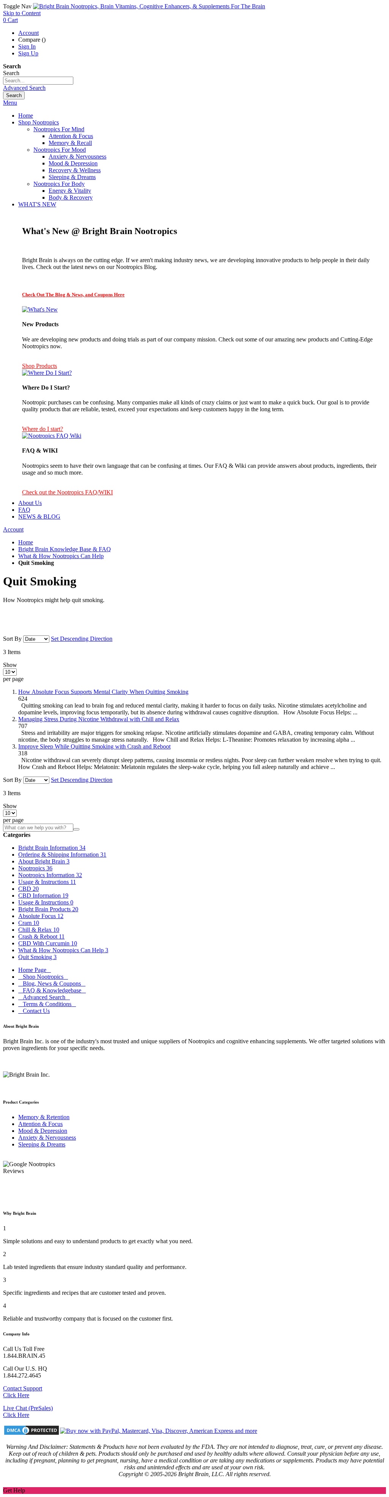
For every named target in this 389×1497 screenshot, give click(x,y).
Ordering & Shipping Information (62, 854)
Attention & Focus (40, 1124)
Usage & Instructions (47, 882)
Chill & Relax (38, 929)
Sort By (12, 638)
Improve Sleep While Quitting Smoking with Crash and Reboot (94, 746)
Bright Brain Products (48, 909)
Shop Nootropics (43, 976)
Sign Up (28, 53)
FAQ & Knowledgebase (52, 990)
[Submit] (76, 829)
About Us (30, 503)
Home (25, 542)
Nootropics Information (50, 875)
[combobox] (38, 81)
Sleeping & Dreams (41, 1144)
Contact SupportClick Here (22, 1391)
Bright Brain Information (51, 847)
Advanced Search (24, 88)
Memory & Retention (44, 1117)
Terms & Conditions (47, 1004)
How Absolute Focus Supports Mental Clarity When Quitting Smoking (103, 692)
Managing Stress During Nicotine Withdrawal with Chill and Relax (98, 719)
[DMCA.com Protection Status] (31, 1431)
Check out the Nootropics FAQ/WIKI (67, 492)
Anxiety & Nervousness (47, 1137)
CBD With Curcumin (47, 943)
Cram (28, 923)
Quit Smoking (37, 957)
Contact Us (34, 1011)
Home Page (34, 970)
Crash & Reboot (41, 936)
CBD (28, 888)
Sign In (27, 46)
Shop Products (39, 366)
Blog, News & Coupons (51, 983)
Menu (10, 102)
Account (28, 33)
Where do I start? (42, 429)
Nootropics (35, 868)
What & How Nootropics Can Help (61, 556)
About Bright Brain (44, 861)
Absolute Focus (40, 916)
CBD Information (43, 895)
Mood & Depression (42, 1130)
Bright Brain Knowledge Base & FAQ (64, 549)
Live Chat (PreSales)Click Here (28, 1411)
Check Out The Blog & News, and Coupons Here (73, 294)
